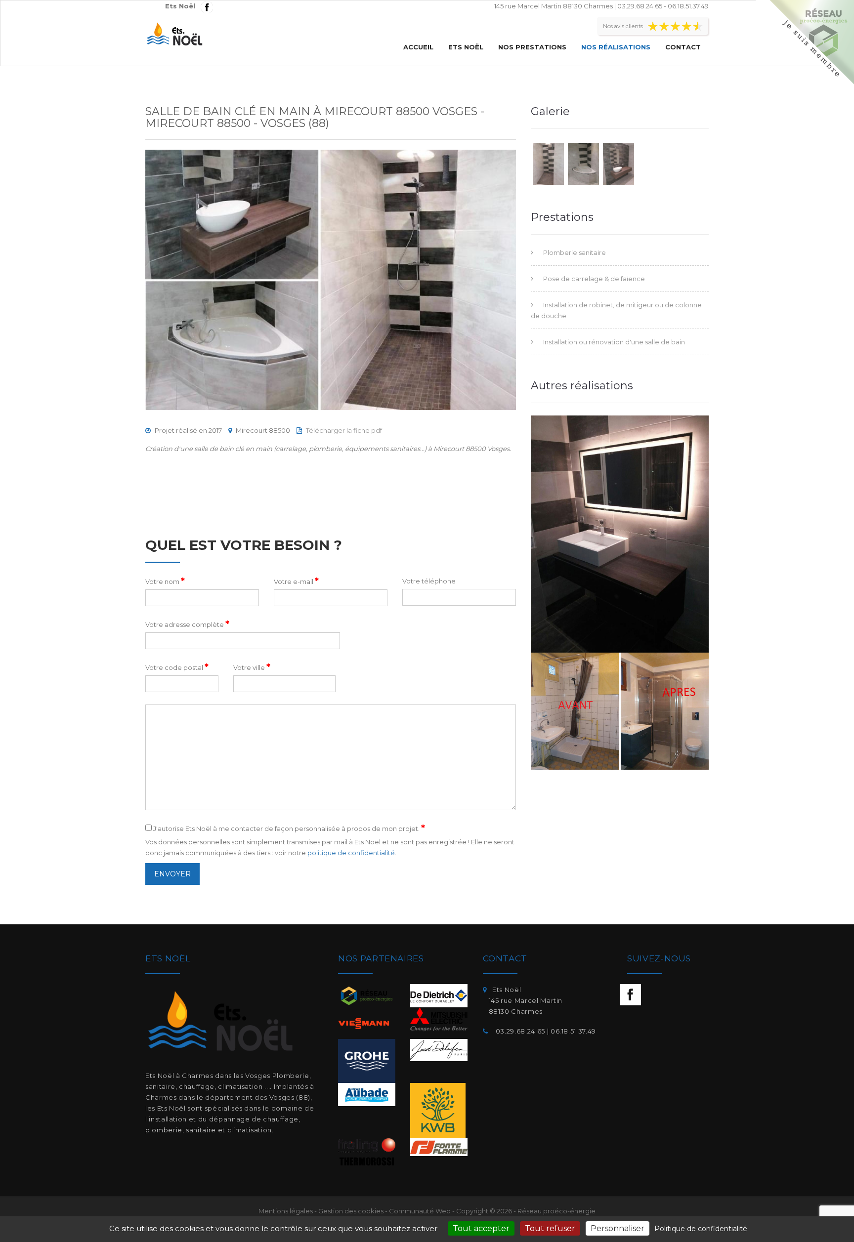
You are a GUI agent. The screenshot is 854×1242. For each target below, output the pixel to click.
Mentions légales (285, 1211)
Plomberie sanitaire (574, 252)
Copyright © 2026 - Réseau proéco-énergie (526, 1211)
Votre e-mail (296, 581)
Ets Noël (465, 47)
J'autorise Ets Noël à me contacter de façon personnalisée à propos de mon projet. (288, 828)
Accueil (418, 47)
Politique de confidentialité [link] (700, 1228)
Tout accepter (481, 1228)
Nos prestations (532, 47)
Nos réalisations (615, 47)
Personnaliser (617, 1228)
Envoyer (172, 873)
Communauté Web (420, 1211)
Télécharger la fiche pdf (344, 430)
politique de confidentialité (351, 853)
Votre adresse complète (187, 624)
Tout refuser (550, 1228)
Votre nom (165, 581)
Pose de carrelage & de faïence (594, 279)
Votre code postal (177, 667)
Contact (683, 47)
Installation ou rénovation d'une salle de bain (614, 342)
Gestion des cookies (351, 1211)
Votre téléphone (429, 581)
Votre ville (251, 667)
